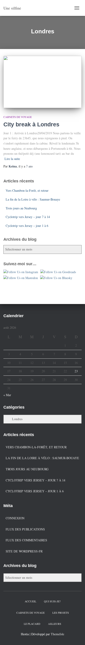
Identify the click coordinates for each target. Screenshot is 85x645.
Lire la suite (12, 159)
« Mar (7, 395)
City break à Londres (31, 124)
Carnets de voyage (17, 117)
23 (76, 371)
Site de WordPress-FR (24, 551)
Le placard (32, 623)
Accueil (30, 601)
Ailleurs (54, 623)
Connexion (15, 518)
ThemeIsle (57, 634)
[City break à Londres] (42, 82)
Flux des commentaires (26, 540)
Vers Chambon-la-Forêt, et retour (27, 190)
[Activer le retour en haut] (76, 636)
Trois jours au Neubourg (21, 208)
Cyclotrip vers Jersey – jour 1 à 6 (27, 225)
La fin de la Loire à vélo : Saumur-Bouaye (33, 199)
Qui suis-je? (52, 601)
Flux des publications (25, 529)
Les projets (60, 612)
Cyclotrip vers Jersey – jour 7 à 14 (28, 217)
